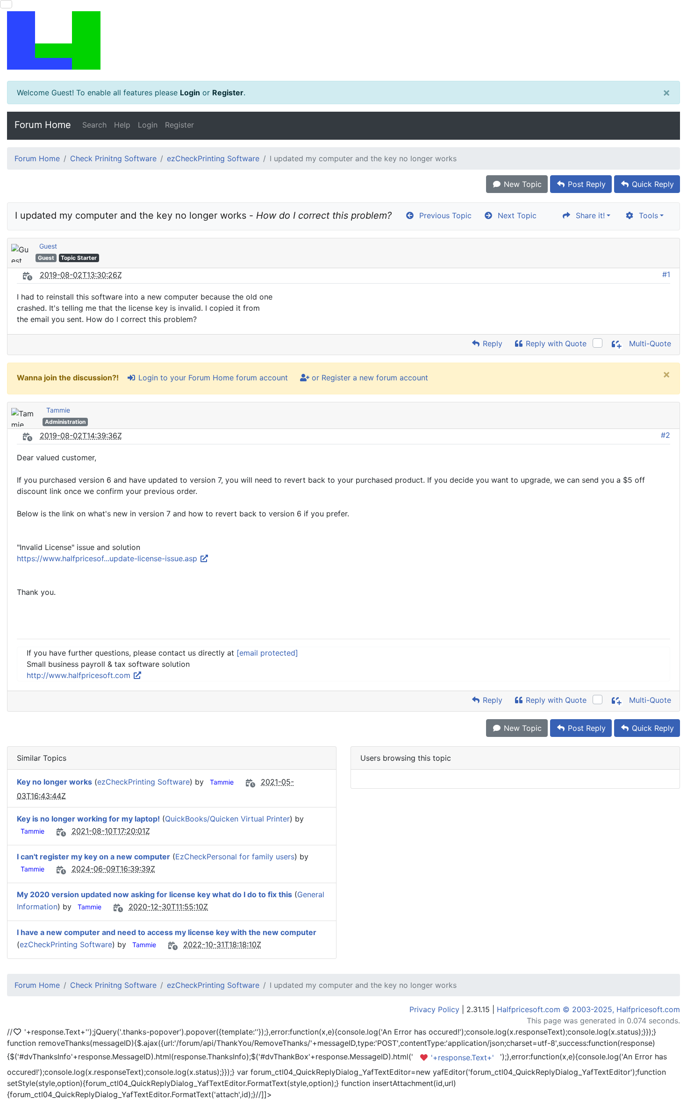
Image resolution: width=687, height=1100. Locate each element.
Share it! (588, 215)
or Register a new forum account (368, 377)
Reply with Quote (555, 343)
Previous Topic (443, 215)
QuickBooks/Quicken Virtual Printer (227, 818)
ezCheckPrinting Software (213, 158)
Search (94, 124)
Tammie (58, 410)
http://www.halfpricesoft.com (80, 675)
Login (190, 92)
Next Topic (515, 215)
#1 (666, 274)
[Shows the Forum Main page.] (343, 40)
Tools (646, 215)
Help (122, 124)
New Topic (521, 184)
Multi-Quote (649, 343)
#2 (665, 435)
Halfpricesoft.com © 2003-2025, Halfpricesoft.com (588, 1009)
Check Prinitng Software (113, 158)
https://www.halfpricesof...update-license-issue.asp (108, 558)
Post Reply (585, 184)
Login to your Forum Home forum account (212, 377)
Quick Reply (652, 184)
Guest (48, 246)
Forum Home (42, 124)
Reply (491, 343)
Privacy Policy (434, 1009)
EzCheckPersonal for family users (234, 856)
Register (227, 92)
